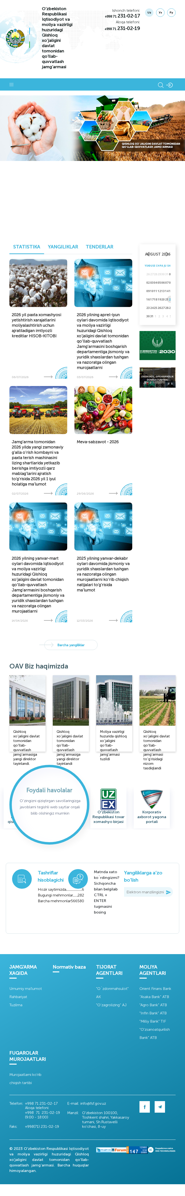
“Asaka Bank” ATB (154, 996)
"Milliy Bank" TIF (152, 1021)
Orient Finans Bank (155, 988)
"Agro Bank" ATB (153, 1005)
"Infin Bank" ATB (153, 1013)
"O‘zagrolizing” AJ (111, 1005)
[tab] (26, 248)
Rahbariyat (18, 996)
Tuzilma (15, 1005)
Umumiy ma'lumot (25, 988)
